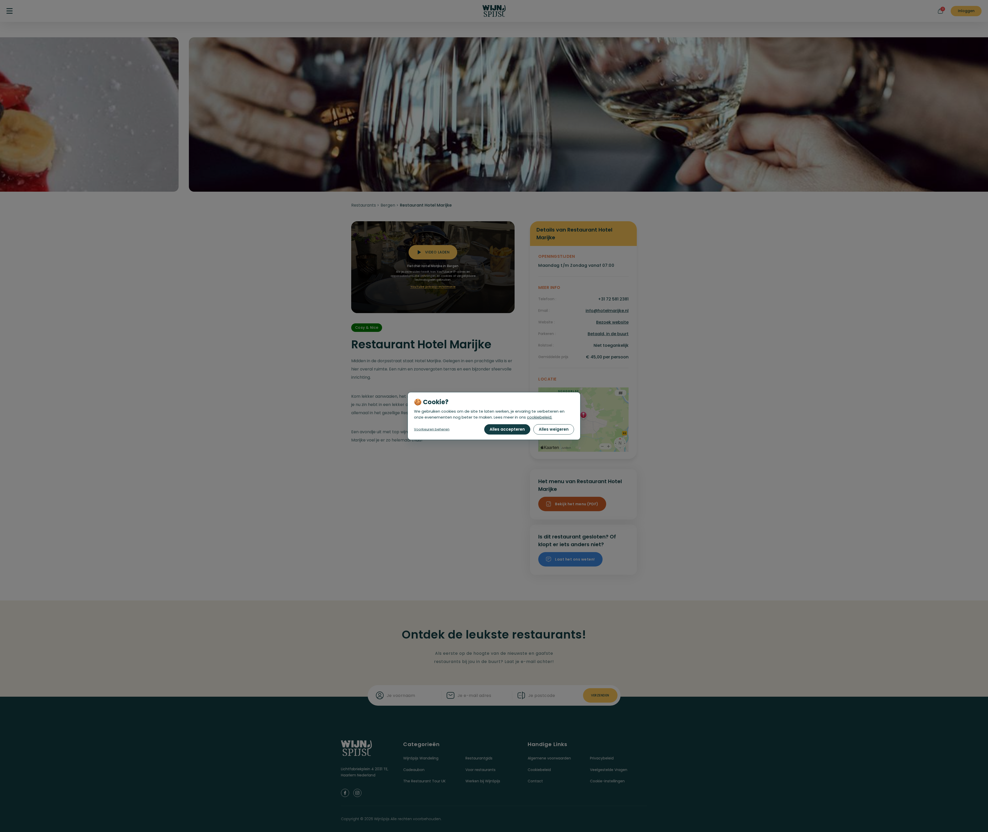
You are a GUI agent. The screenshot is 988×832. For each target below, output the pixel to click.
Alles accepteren (507, 429)
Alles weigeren (554, 429)
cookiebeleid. (539, 417)
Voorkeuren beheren (431, 429)
